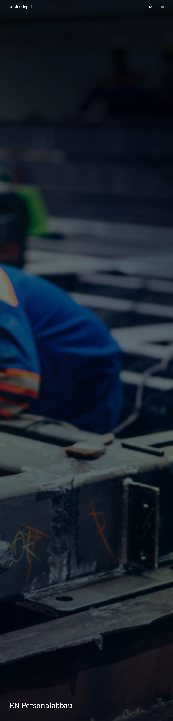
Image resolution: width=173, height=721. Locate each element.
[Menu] (162, 6)
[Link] (20, 6)
